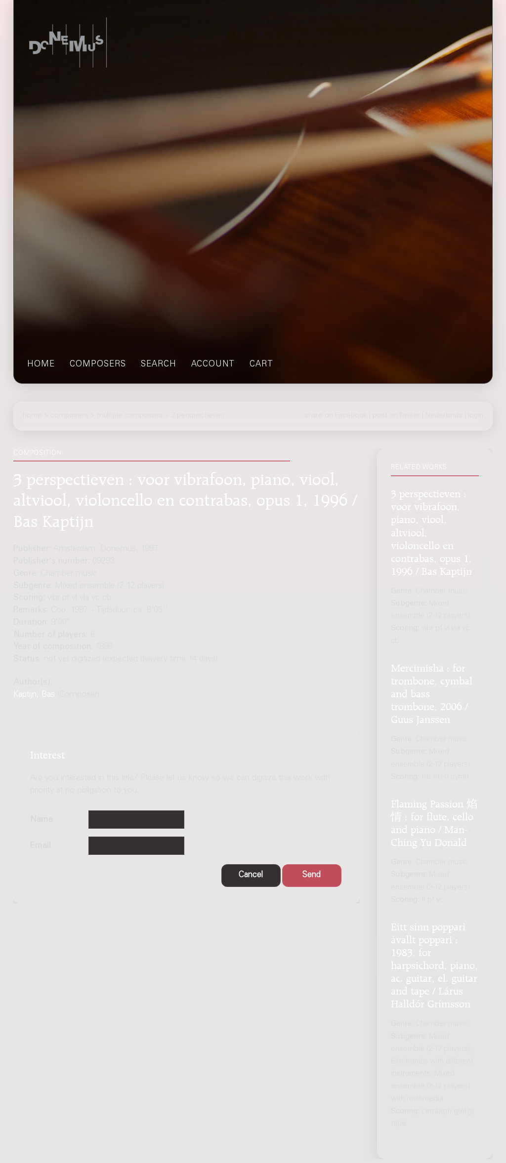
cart (261, 365)
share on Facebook (335, 415)
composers (98, 365)
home (41, 365)
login (475, 415)
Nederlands (444, 415)
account (213, 365)
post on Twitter (396, 415)
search (158, 365)
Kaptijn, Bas (34, 695)
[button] (251, 875)
